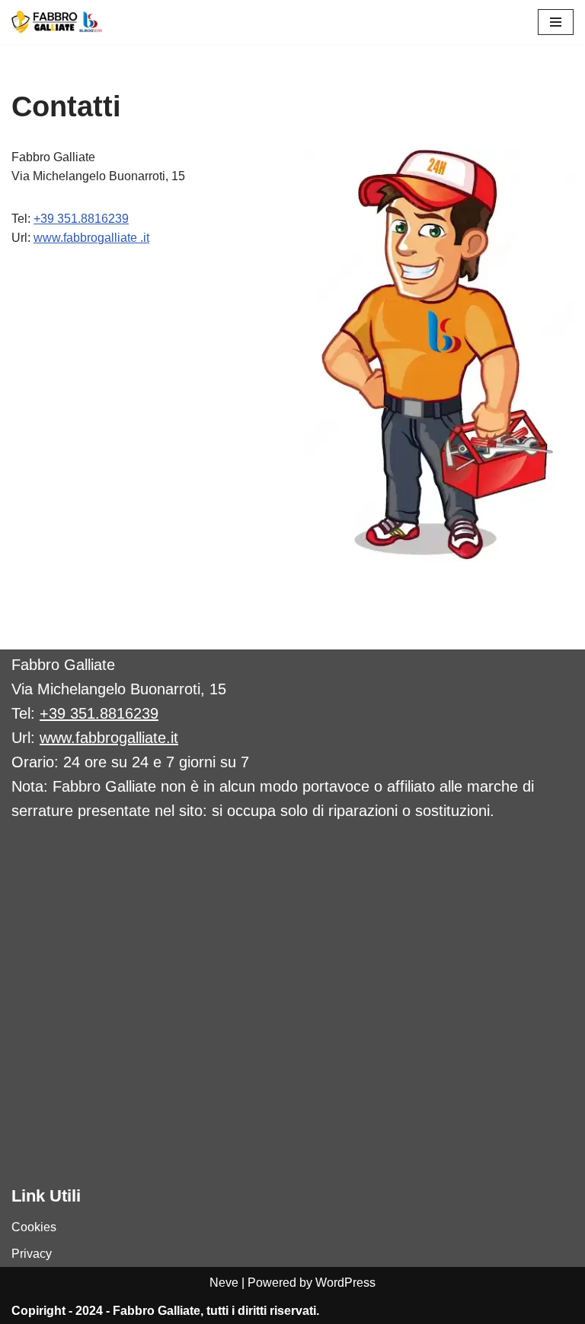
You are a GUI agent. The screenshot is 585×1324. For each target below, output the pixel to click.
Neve (223, 1282)
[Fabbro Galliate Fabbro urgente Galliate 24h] (57, 22)
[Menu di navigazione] (556, 22)
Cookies (33, 1227)
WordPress (345, 1282)
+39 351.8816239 (81, 218)
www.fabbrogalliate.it (109, 737)
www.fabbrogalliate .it (91, 237)
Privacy (31, 1253)
